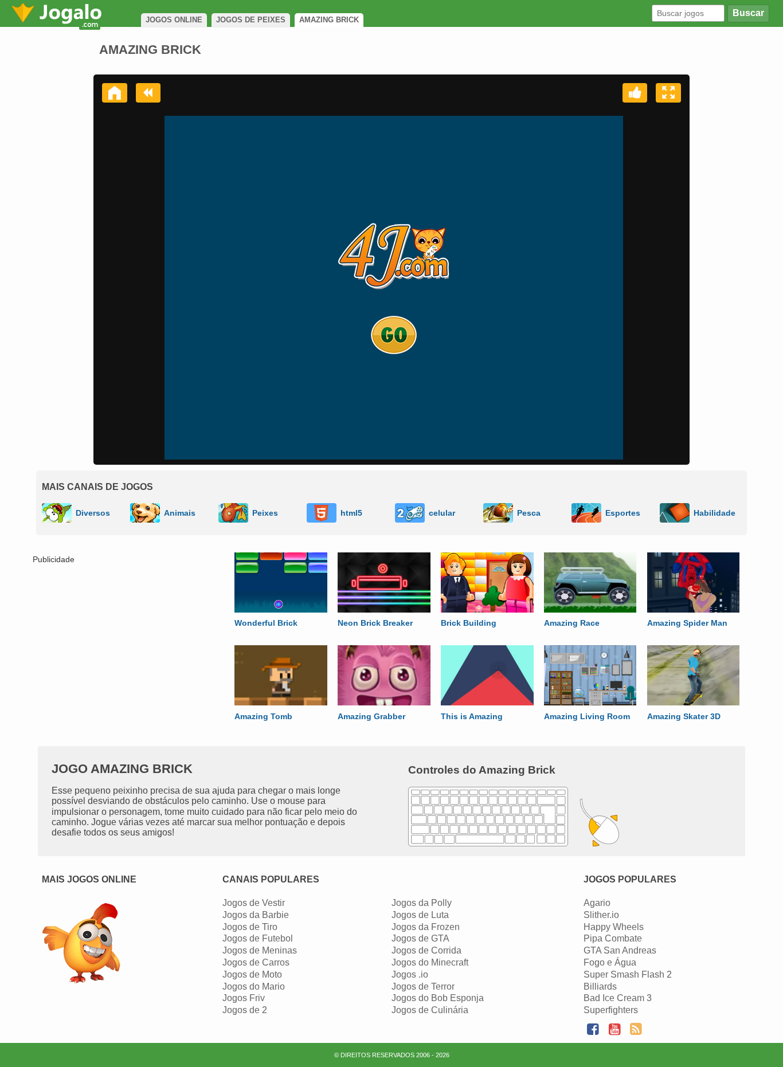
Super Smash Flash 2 (628, 974)
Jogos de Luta (420, 915)
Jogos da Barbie (255, 915)
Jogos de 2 (244, 1010)
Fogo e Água (610, 962)
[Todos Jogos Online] (81, 944)
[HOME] (114, 93)
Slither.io (601, 915)
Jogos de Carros (255, 962)
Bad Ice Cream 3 (618, 998)
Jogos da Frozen (425, 927)
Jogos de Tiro (249, 927)
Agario (597, 903)
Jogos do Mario (253, 986)
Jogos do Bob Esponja (437, 998)
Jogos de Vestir (253, 903)
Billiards (600, 986)
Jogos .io (409, 974)
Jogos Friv (243, 998)
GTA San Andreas (620, 950)
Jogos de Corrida (426, 950)
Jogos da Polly (421, 903)
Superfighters (611, 1010)
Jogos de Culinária (429, 1010)
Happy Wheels (614, 927)
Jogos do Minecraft (429, 962)
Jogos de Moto (252, 974)
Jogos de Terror (423, 986)
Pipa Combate (613, 938)
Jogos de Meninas (259, 950)
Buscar (748, 13)
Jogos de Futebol (257, 938)
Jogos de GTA (420, 938)
